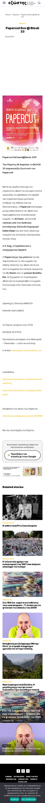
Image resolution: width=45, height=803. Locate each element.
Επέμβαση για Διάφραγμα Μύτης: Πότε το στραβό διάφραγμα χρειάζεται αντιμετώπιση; (20, 646)
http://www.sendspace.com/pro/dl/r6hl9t (22, 416)
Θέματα (15, 14)
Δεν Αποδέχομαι (28, 799)
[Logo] (22, 3)
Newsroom (7, 599)
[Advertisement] (22, 72)
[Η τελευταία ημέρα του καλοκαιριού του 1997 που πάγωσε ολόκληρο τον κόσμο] (22, 543)
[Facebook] (18, 771)
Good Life (6, 640)
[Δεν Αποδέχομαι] (42, 793)
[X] (28, 771)
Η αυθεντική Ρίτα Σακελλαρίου (19, 526)
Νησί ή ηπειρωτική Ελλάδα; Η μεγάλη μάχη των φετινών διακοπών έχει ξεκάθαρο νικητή (20, 687)
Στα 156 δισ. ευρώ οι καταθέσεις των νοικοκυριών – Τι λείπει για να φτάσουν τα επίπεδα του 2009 (21, 605)
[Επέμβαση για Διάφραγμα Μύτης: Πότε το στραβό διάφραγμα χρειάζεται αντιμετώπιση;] (22, 625)
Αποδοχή (14, 799)
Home (8, 14)
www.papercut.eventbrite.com (26, 350)
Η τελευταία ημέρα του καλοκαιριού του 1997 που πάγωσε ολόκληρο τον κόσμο (21, 564)
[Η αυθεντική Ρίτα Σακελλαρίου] (22, 507)
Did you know (8, 523)
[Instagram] (23, 771)
